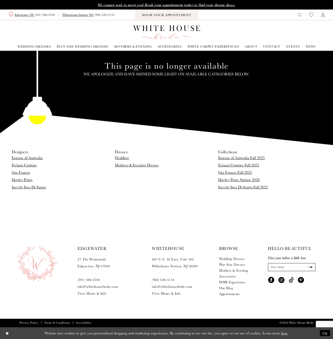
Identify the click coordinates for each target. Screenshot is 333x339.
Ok (325, 333)
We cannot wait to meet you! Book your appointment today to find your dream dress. (166, 4)
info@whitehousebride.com (98, 286)
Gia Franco (21, 172)
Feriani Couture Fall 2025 (238, 165)
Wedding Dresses (232, 259)
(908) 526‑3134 (163, 279)
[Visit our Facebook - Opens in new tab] (271, 279)
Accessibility (84, 322)
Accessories (227, 276)
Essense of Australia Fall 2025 (241, 157)
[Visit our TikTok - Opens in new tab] (291, 279)
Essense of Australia (27, 157)
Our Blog (226, 288)
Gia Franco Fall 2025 (235, 172)
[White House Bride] (166, 32)
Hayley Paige (22, 179)
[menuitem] (31, 15)
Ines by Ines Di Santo (29, 187)
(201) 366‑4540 (89, 279)
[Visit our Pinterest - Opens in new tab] (301, 279)
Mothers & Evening (233, 270)
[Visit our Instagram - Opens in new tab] (281, 279)
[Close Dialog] (7, 333)
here (284, 333)
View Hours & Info (92, 293)
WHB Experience (232, 282)
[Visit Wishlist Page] (311, 14)
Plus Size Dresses (232, 264)
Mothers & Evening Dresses (136, 165)
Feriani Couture (24, 165)
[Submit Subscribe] (309, 267)
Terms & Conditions (57, 322)
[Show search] (299, 15)
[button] (323, 15)
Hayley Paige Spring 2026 (239, 179)
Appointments (229, 294)
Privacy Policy (29, 322)
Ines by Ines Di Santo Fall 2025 (243, 187)
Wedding (122, 157)
